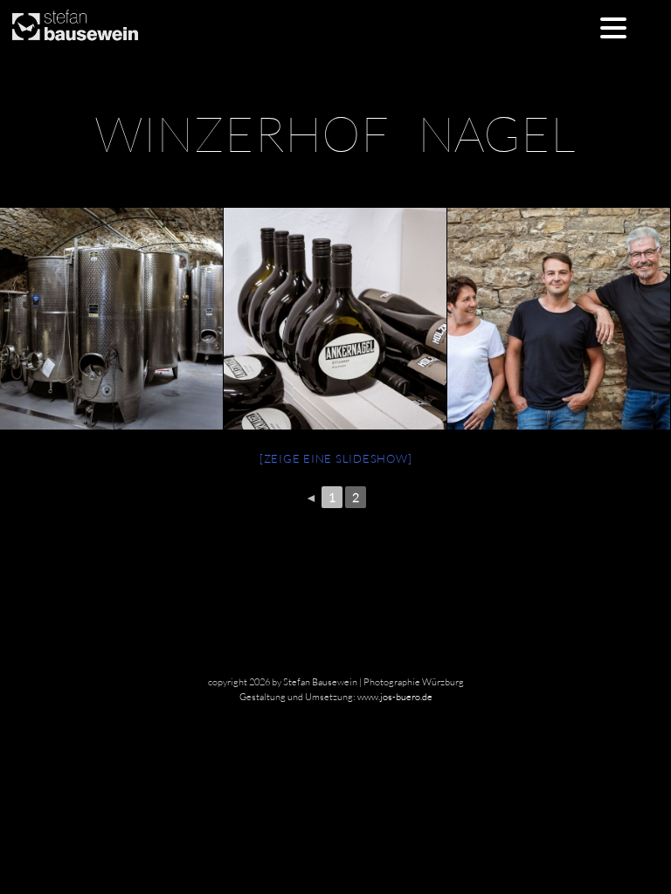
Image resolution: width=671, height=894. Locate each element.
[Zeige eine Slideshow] (335, 458)
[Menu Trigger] (614, 27)
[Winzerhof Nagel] (334, 318)
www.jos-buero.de (394, 697)
